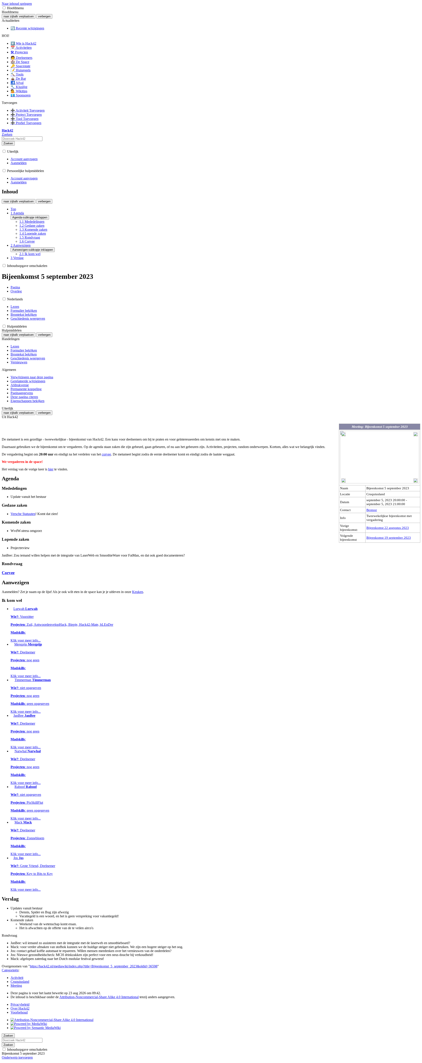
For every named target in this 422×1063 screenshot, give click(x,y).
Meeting (16, 985)
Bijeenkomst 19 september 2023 (388, 537)
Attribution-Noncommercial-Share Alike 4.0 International (99, 997)
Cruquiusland (20, 981)
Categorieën (10, 970)
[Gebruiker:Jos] (12, 858)
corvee (106, 454)
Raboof (30, 802)
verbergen (44, 16)
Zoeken (8, 143)
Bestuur (371, 510)
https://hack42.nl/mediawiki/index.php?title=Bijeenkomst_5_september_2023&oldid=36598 (93, 966)
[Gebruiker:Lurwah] (12, 609)
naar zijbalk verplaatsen (19, 16)
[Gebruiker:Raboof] (12, 787)
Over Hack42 (20, 1008)
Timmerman (31, 695)
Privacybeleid (20, 1004)
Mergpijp (26, 660)
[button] (4, 7)
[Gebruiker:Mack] (12, 822)
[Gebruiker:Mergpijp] (12, 644)
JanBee (26, 731)
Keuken (137, 592)
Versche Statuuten (23, 514)
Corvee (8, 572)
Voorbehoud (19, 1012)
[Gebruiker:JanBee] (12, 715)
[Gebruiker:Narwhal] (12, 751)
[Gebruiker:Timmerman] (12, 680)
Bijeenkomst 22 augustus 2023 (387, 528)
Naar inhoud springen (17, 3)
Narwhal (26, 767)
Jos (33, 873)
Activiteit (17, 978)
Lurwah (62, 624)
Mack (27, 838)
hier (50, 469)
